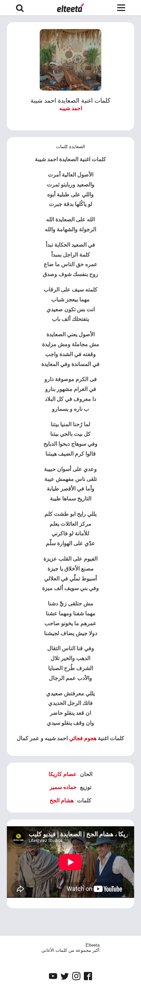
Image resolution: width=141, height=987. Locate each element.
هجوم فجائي (83, 738)
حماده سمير (63, 787)
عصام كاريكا (63, 774)
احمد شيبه (70, 108)
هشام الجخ (62, 800)
